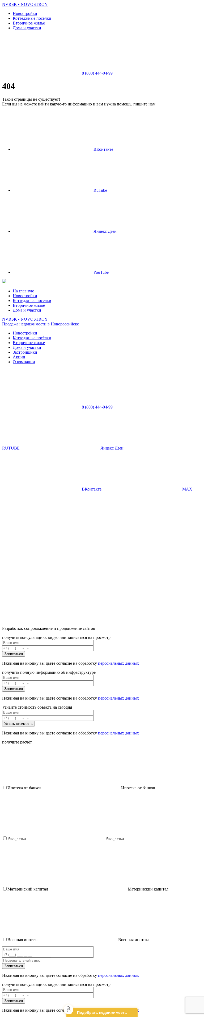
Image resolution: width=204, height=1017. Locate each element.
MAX (187, 489)
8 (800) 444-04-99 (98, 73)
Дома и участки (27, 28)
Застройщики (25, 352)
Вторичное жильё (29, 305)
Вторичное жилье (29, 23)
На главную (23, 291)
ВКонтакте (102, 149)
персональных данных (118, 663)
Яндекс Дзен (104, 231)
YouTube (100, 272)
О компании (24, 362)
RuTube (99, 190)
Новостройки (25, 13)
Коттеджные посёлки (32, 18)
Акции (19, 357)
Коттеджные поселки (32, 300)
